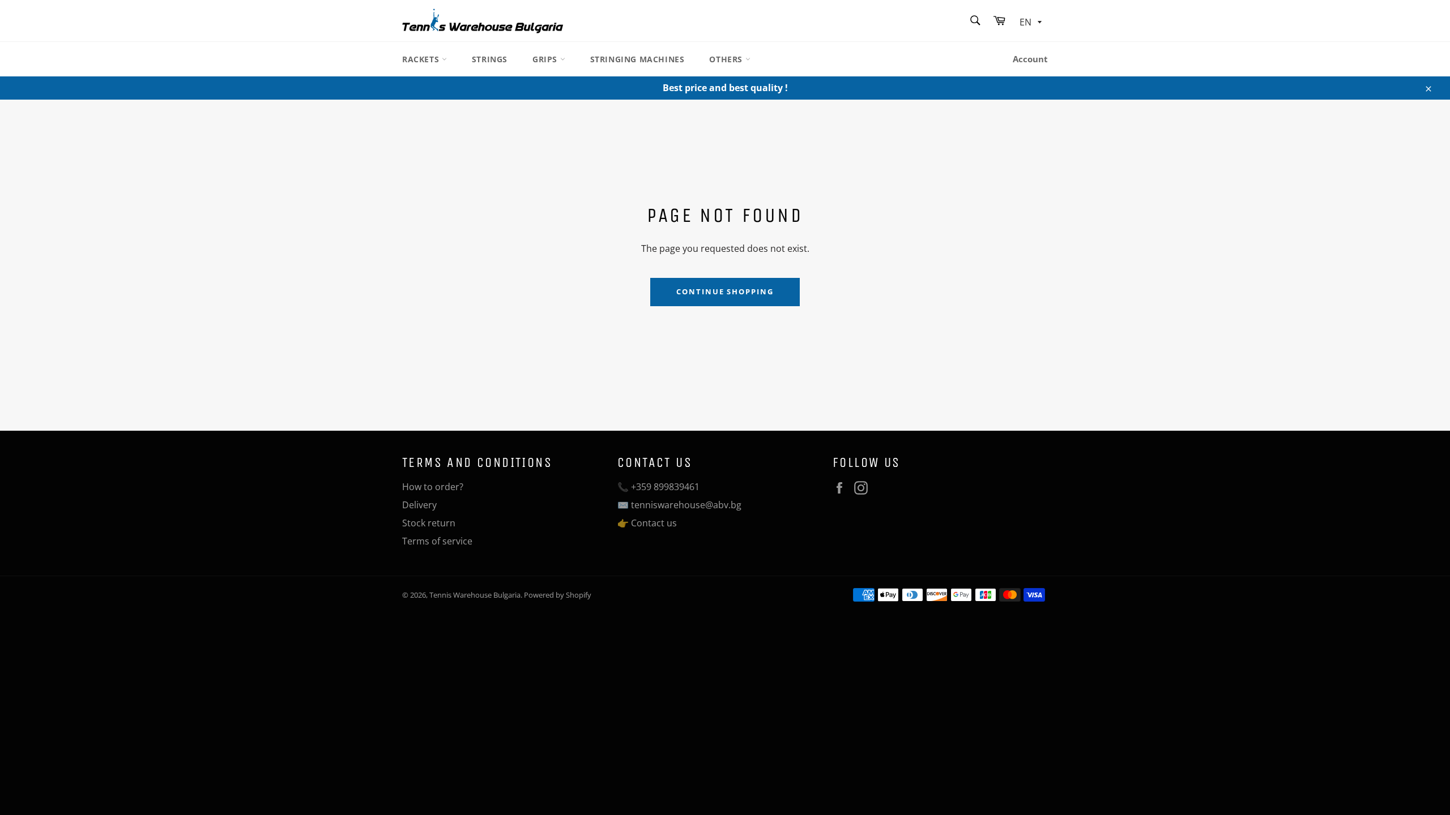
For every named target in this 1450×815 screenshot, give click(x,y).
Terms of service (437, 541)
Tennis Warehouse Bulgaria (475, 595)
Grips (546, 59)
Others (727, 59)
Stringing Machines (637, 59)
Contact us (654, 523)
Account (1030, 59)
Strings (490, 59)
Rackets (422, 59)
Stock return (428, 523)
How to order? (432, 487)
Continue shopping (725, 291)
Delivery (419, 505)
